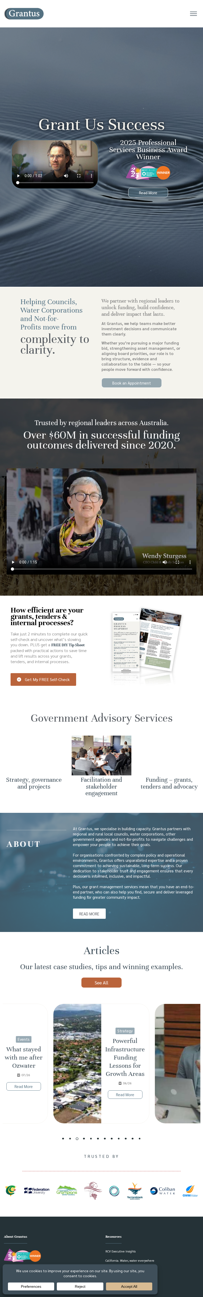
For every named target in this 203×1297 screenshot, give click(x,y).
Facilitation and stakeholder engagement (101, 786)
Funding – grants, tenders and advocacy (169, 783)
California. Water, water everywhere (129, 1260)
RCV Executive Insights (120, 1251)
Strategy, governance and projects (34, 783)
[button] (63, 1139)
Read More (24, 1094)
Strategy (23, 1030)
